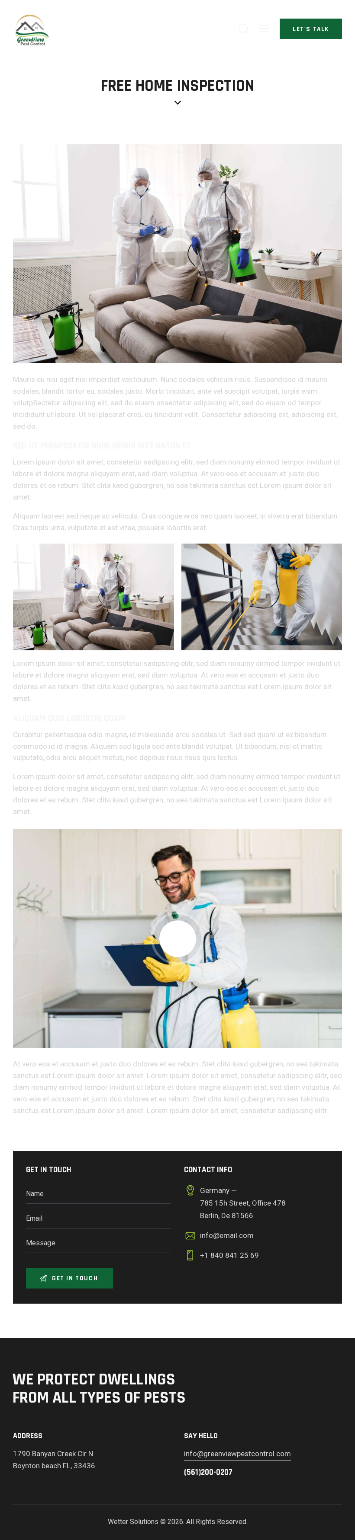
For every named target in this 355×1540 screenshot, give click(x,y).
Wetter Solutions (133, 1522)
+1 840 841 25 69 (229, 1255)
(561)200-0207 (208, 1472)
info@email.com (227, 1235)
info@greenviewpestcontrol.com (237, 1453)
